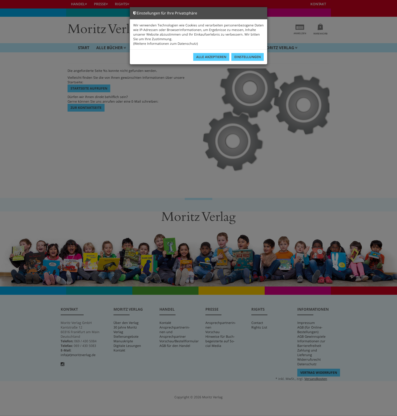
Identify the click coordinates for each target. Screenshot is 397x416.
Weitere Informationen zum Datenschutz (165, 43)
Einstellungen (247, 57)
